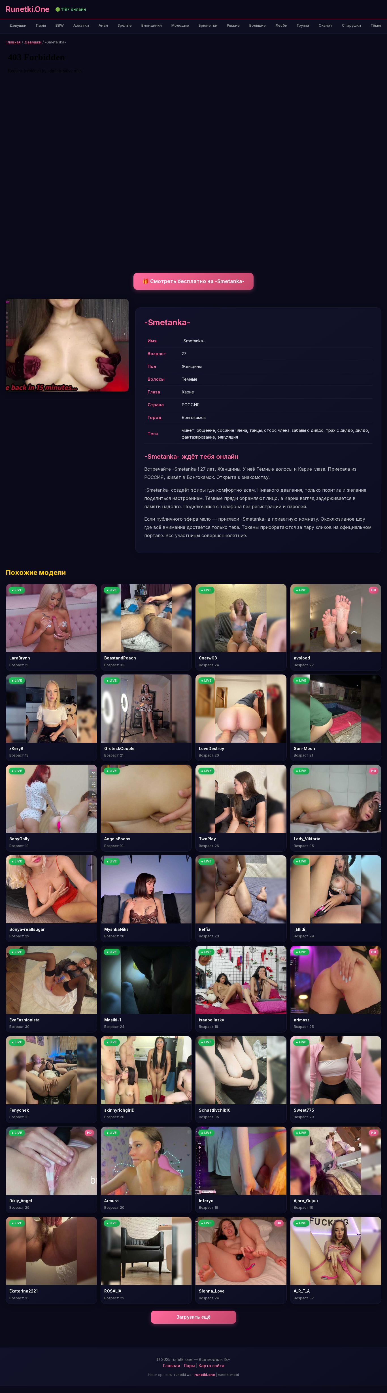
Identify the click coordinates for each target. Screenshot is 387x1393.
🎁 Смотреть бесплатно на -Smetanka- (193, 281)
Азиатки (81, 25)
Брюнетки (208, 25)
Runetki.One (28, 9)
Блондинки (151, 25)
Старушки (351, 25)
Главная (13, 42)
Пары (41, 25)
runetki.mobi (228, 1375)
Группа (303, 25)
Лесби (281, 25)
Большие (257, 25)
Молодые (180, 25)
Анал (103, 25)
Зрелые (125, 25)
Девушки (18, 25)
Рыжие (233, 25)
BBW (60, 25)
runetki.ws (183, 1375)
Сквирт (325, 25)
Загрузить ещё (194, 1317)
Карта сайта (211, 1365)
